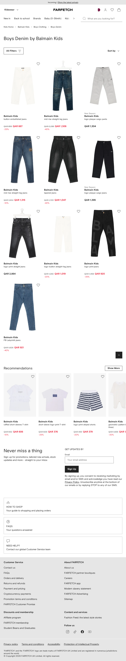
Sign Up (71, 469)
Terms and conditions (33, 644)
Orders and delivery (14, 578)
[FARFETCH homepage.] (63, 10)
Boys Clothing (40, 27)
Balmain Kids (23, 27)
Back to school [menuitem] (22, 18)
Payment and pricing (14, 588)
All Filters (11, 51)
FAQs (9, 526)
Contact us (9, 567)
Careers (68, 578)
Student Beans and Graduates (19, 628)
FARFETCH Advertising (76, 594)
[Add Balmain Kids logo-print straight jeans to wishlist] (38, 211)
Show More (114, 368)
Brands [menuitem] (37, 18)
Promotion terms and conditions (20, 599)
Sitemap (68, 599)
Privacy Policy (72, 482)
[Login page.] (105, 9)
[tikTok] (75, 631)
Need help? (13, 545)
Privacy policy (11, 644)
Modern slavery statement (77, 588)
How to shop (14, 507)
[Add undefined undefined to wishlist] (32, 376)
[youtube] (89, 631)
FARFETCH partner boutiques (79, 573)
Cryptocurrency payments (17, 594)
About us (69, 567)
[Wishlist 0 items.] (112, 9)
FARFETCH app (72, 583)
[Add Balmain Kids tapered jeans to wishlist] (78, 137)
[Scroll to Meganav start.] (74, 18)
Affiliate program (12, 617)
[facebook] (82, 631)
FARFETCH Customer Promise (19, 604)
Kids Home (9, 27)
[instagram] (67, 631)
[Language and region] (98, 9)
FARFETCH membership (16, 623)
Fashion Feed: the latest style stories (83, 617)
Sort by (111, 51)
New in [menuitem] (7, 18)
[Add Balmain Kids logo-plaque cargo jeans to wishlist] (119, 137)
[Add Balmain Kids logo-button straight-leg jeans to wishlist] (78, 211)
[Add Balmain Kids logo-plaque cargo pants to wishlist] (119, 64)
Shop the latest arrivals (68, 2)
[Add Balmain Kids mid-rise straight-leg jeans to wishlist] (78, 64)
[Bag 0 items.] (119, 9)
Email (67, 455)
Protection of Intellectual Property (81, 644)
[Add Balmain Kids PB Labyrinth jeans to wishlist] (38, 285)
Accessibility (54, 644)
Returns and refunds (14, 583)
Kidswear (9, 10)
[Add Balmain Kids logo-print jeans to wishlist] (119, 211)
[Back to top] (119, 355)
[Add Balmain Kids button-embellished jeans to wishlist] (38, 64)
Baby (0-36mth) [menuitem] (52, 18)
